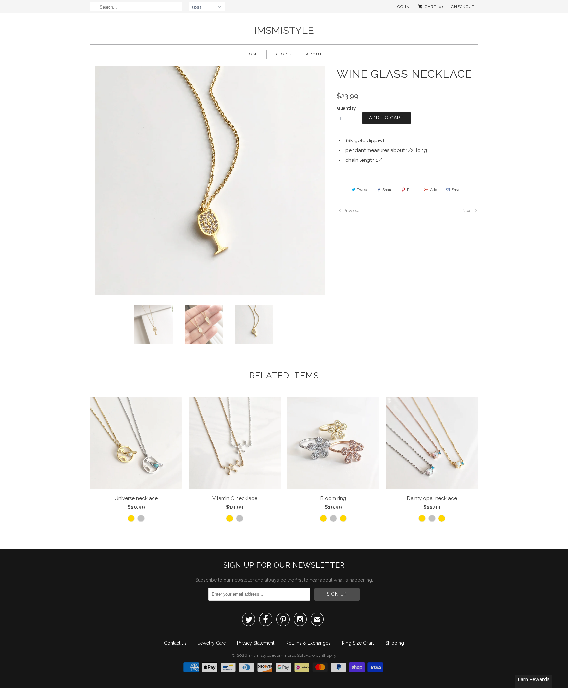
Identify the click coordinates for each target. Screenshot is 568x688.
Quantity (346, 108)
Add (433, 189)
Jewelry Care (212, 643)
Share (387, 189)
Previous (351, 210)
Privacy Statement (255, 643)
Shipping (394, 643)
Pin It (411, 189)
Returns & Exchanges (308, 643)
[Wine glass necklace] (210, 180)
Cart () (433, 6)
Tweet (362, 189)
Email (456, 189)
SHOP (280, 54)
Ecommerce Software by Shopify (304, 655)
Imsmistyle (284, 30)
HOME (253, 54)
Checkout (463, 6)
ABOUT (314, 54)
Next (467, 210)
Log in (402, 6)
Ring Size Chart (358, 643)
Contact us (175, 643)
